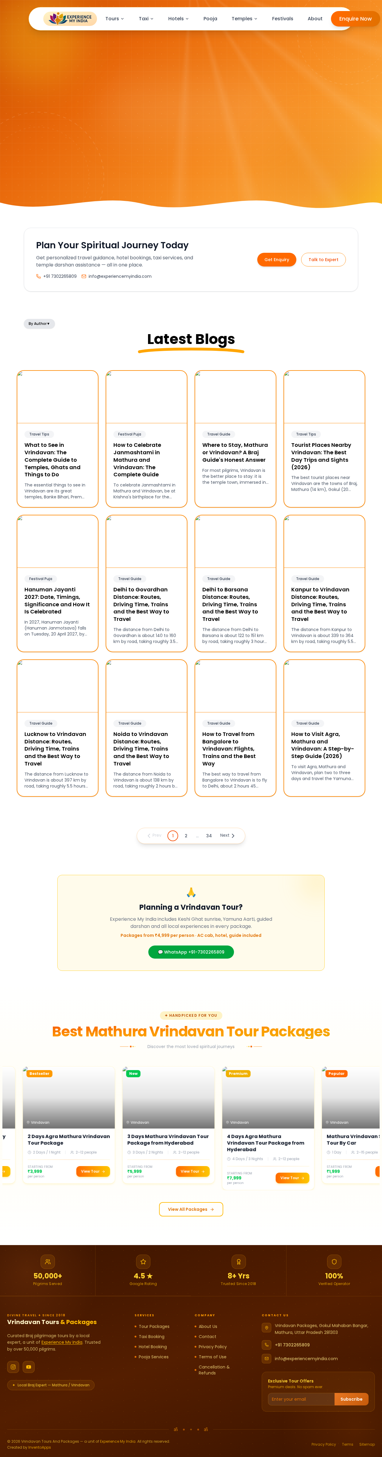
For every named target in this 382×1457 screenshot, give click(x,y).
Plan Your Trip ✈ (46, 176)
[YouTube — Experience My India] (29, 1367)
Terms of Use (213, 1357)
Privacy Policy (213, 1347)
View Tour (64, 1171)
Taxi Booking (151, 1337)
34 (209, 836)
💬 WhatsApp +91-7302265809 (191, 952)
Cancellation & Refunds (214, 1370)
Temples (242, 18)
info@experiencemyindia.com (306, 1359)
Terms (347, 1444)
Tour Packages (154, 1326)
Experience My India (61, 1342)
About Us (208, 1326)
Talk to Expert (323, 260)
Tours (112, 18)
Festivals (282, 18)
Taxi (144, 18)
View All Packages (187, 1209)
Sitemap (367, 1444)
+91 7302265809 (292, 1345)
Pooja (210, 18)
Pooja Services (154, 1357)
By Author (39, 323)
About (315, 18)
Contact (207, 1337)
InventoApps (39, 1447)
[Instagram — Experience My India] (13, 1367)
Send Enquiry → (256, 172)
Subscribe (352, 1399)
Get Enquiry (276, 260)
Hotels (176, 18)
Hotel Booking (153, 1347)
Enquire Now (355, 18)
